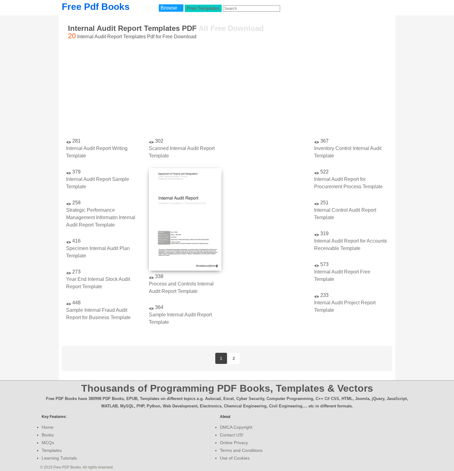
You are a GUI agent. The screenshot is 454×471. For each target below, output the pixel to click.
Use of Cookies (235, 458)
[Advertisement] (227, 90)
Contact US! (231, 434)
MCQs (48, 442)
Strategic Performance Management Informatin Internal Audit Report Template (100, 217)
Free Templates (203, 8)
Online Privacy (234, 442)
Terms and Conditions (241, 450)
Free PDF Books (67, 467)
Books (48, 434)
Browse (169, 7)
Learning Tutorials (59, 458)
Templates (52, 450)
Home (47, 427)
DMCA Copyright (236, 427)
